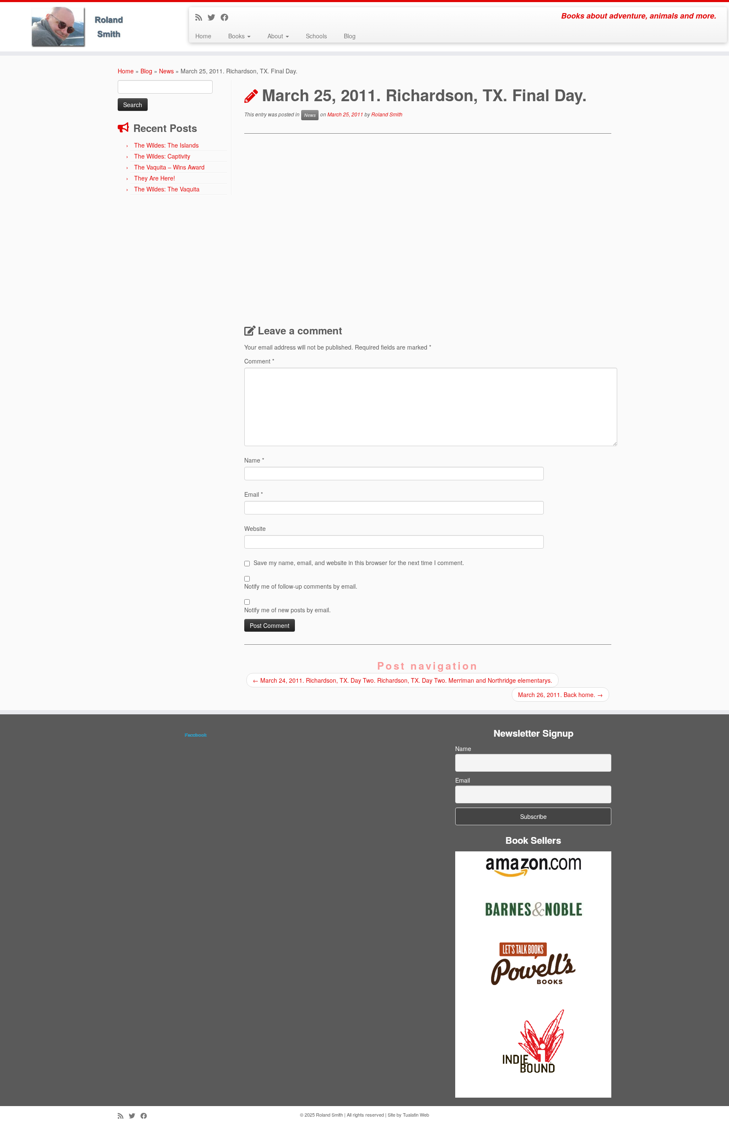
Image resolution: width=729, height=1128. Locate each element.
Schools (316, 36)
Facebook (196, 735)
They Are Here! (154, 178)
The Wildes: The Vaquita (167, 189)
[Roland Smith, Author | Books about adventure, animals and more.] (84, 26)
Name (254, 460)
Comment (259, 361)
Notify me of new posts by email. (287, 610)
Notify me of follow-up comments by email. (300, 586)
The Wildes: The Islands (166, 145)
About (276, 36)
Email (253, 494)
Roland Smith (386, 114)
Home (203, 36)
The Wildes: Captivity (162, 156)
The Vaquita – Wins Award (169, 167)
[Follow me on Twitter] (214, 16)
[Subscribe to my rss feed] (201, 16)
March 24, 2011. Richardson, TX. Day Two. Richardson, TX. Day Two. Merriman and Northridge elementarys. (402, 680)
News (166, 71)
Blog (350, 36)
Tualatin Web (416, 1114)
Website (255, 528)
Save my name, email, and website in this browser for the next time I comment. (359, 562)
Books (237, 36)
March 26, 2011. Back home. (560, 694)
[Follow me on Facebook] (227, 16)
